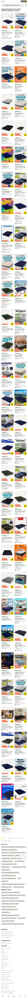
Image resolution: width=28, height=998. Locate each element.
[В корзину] (12, 27)
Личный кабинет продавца (7, 931)
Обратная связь (4, 984)
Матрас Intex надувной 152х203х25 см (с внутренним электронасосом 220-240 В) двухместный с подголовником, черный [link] (7, 511)
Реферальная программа (6, 942)
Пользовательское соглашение (7, 983)
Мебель (2, 950)
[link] (14, 847)
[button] (26, 5)
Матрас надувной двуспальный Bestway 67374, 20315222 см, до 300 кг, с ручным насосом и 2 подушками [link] (7, 673)
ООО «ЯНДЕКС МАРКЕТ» (10, 991)
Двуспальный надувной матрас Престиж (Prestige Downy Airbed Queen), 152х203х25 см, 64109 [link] (7, 485)
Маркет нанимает (5, 986)
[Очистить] (22, 5)
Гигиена (3, 953)
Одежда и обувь (4, 957)
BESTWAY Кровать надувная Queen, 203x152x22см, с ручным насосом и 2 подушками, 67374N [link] (20, 727)
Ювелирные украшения (6, 980)
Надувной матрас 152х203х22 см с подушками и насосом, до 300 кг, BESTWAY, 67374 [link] (20, 592)
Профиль (25, 996)
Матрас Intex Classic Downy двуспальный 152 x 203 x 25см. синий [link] (7, 87)
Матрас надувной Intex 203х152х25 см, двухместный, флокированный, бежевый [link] (20, 114)
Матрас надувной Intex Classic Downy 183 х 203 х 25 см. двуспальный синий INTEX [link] (20, 167)
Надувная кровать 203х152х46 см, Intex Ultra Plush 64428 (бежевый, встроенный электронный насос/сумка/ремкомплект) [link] (20, 619)
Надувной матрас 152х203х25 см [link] (5, 218)
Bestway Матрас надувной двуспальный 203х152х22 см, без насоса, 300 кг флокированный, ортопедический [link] (7, 699)
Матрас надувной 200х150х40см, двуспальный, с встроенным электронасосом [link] (19, 356)
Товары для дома (5, 959)
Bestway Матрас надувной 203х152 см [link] (6, 619)
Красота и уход (4, 963)
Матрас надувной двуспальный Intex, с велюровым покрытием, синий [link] (7, 645)
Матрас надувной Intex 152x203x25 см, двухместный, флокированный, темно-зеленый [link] (7, 301)
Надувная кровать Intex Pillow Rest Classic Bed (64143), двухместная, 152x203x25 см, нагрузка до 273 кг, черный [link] (7, 565)
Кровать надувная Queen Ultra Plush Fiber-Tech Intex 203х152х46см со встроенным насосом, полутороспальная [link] (20, 382)
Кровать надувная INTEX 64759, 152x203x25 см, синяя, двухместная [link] (7, 459)
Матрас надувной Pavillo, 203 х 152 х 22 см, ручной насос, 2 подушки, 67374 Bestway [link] (7, 33)
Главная (3, 996)
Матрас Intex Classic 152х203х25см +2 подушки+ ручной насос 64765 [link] (7, 60)
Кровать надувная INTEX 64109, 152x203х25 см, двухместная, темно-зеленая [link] (7, 752)
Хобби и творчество (5, 965)
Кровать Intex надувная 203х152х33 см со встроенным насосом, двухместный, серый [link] (20, 699)
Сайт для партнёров (5, 937)
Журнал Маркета (5, 988)
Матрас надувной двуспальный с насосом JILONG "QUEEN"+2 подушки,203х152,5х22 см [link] (20, 301)
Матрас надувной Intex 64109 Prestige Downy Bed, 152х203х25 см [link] (20, 140)
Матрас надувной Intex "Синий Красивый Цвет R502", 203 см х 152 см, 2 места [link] (20, 778)
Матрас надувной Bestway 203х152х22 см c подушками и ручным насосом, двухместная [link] (20, 33)
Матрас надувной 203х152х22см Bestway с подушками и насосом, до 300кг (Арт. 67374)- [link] (7, 410)
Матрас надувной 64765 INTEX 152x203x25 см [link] (7, 804)
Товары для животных (6, 974)
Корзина (19, 996)
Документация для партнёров (7, 935)
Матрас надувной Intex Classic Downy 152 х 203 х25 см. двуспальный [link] (20, 60)
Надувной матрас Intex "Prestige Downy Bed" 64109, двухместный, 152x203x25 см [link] (20, 459)
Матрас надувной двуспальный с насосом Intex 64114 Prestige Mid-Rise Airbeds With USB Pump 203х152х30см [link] (7, 592)
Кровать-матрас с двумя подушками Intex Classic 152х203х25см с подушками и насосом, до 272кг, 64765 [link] (7, 246)
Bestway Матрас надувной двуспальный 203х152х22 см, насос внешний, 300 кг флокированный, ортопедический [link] (20, 192)
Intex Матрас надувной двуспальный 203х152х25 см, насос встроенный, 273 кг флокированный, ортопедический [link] (7, 538)
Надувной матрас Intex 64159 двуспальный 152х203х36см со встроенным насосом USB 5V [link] (20, 673)
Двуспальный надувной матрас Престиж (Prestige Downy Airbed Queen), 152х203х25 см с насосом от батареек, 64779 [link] (20, 511)
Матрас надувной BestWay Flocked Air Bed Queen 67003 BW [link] (20, 645)
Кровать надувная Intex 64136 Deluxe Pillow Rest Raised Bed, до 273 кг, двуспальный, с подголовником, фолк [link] (7, 382)
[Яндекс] (11, 993)
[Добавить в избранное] (12, 14)
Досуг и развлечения (5, 948)
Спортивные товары (5, 972)
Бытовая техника (5, 952)
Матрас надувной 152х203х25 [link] (5, 140)
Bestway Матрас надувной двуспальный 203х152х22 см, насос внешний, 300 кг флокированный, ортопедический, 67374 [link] (20, 246)
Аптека (2, 961)
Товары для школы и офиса (7, 970)
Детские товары (4, 978)
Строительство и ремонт (6, 976)
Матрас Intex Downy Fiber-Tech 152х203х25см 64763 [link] (7, 329)
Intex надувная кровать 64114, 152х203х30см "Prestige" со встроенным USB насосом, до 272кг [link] (20, 329)
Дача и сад (3, 966)
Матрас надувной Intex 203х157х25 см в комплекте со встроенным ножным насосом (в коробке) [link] (7, 356)
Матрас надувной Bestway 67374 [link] (19, 87)
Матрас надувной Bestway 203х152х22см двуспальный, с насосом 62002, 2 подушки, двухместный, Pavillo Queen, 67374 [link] (7, 435)
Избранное (14, 996)
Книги (2, 968)
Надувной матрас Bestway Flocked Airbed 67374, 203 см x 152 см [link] (20, 435)
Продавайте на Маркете (6, 933)
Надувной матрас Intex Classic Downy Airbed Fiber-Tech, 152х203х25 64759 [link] (20, 218)
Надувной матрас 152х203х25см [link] (5, 167)
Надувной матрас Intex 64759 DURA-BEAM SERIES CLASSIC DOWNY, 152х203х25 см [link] (7, 778)
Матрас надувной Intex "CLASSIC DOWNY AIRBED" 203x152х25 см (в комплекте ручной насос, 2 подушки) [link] (7, 192)
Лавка (8, 996)
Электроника (4, 955)
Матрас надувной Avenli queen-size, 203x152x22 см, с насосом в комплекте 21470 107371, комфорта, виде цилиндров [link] (20, 537)
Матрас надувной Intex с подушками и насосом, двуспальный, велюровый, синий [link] (20, 410)
